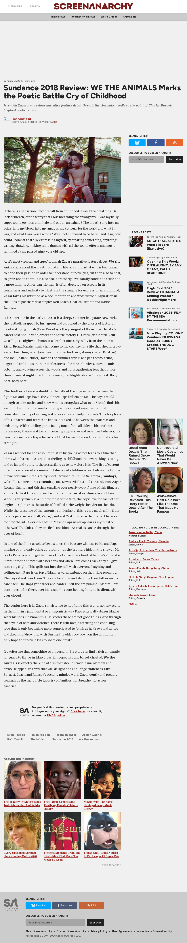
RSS (93, 905)
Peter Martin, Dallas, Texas (145, 532)
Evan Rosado (16, 734)
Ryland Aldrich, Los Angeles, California (153, 586)
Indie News (58, 16)
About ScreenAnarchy (39, 931)
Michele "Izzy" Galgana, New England (152, 577)
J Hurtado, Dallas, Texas (144, 559)
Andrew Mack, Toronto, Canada (149, 541)
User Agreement (122, 931)
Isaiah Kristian (40, 734)
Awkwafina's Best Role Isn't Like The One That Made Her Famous (168, 503)
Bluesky (40, 905)
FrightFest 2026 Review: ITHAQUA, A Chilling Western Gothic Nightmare (163, 294)
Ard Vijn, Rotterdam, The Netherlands (153, 550)
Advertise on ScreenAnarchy (154, 931)
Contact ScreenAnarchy (71, 931)
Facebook (66, 905)
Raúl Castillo (15, 739)
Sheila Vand (38, 739)
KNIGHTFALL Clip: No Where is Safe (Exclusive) (164, 245)
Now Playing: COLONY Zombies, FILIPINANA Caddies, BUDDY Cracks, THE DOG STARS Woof (165, 341)
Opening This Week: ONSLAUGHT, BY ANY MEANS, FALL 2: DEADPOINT (164, 267)
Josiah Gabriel (92, 734)
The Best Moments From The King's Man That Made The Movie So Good (62, 856)
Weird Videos (109, 16)
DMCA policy (56, 715)
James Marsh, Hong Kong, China (149, 568)
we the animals (89, 739)
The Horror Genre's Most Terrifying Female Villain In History (61, 805)
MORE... (133, 604)
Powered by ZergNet (111, 865)
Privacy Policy (99, 931)
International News (83, 16)
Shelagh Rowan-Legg (142, 595)
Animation (129, 16)
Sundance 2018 (62, 739)
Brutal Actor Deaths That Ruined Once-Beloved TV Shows (139, 455)
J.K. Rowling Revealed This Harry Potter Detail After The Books (141, 503)
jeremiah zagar (66, 734)
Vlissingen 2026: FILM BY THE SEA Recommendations (164, 316)
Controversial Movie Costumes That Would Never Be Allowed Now (170, 455)
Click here (77, 711)
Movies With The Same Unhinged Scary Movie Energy (98, 805)
